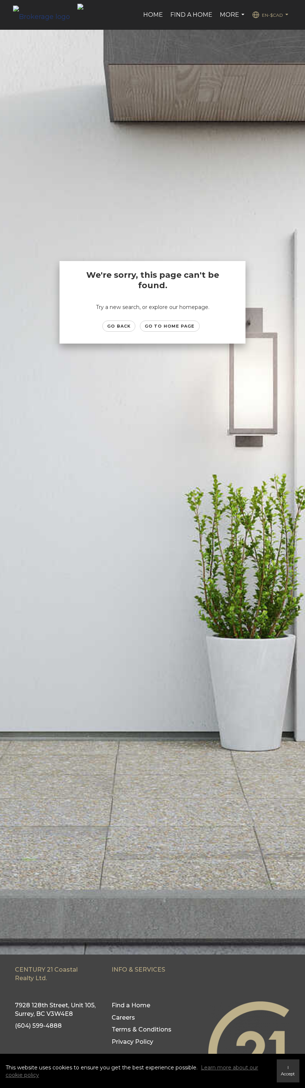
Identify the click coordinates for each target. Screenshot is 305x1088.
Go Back (119, 326)
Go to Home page (170, 326)
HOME (153, 14)
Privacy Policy (132, 1041)
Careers (123, 1017)
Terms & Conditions (141, 1029)
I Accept (288, 1070)
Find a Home (191, 14)
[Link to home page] (45, 15)
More (233, 18)
